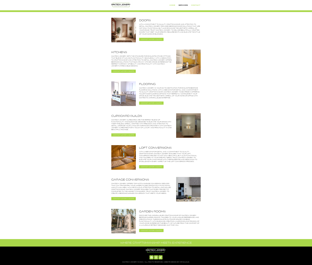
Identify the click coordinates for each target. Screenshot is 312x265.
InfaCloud (184, 262)
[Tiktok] (160, 257)
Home (172, 5)
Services (183, 5)
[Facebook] (152, 257)
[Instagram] (156, 257)
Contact (195, 5)
